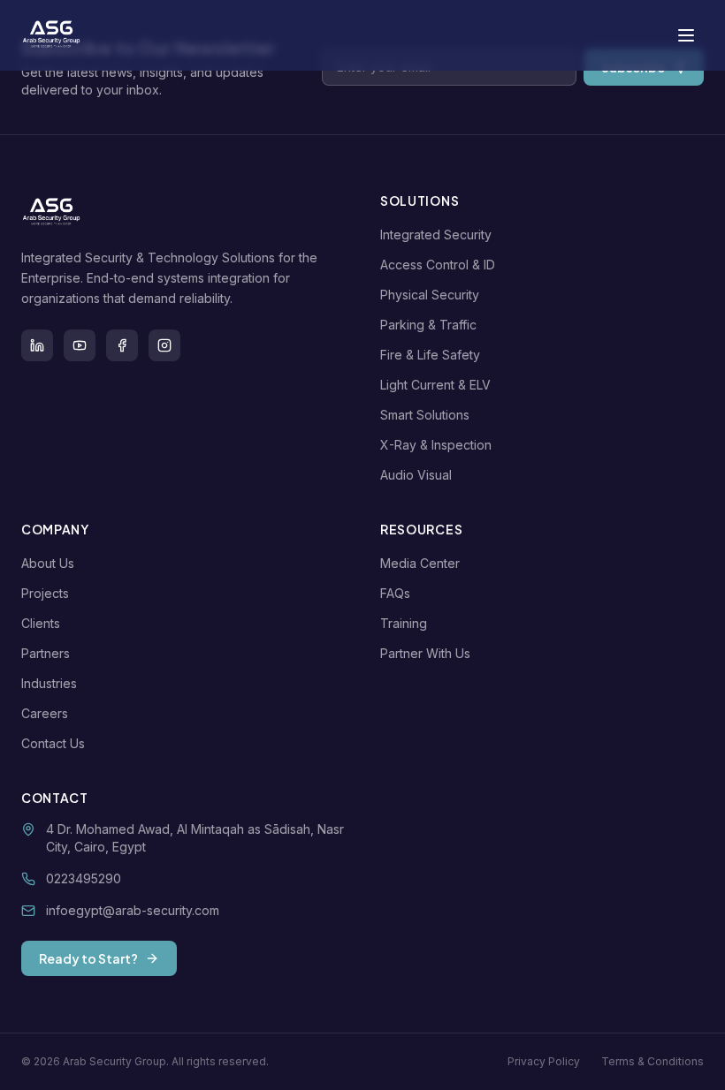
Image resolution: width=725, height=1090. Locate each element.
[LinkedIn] (37, 345)
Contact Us (53, 743)
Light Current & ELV (435, 384)
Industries (49, 683)
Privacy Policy (544, 1061)
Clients (40, 623)
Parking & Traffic (428, 324)
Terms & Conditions (652, 1061)
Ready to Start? (88, 958)
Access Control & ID (437, 264)
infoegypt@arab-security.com (132, 910)
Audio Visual (416, 474)
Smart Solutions (424, 414)
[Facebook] (122, 345)
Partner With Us (425, 653)
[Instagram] (164, 345)
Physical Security (429, 294)
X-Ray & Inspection (436, 444)
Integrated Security (436, 234)
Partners (45, 653)
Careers (44, 713)
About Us (47, 563)
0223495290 (83, 878)
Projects (45, 593)
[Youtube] (79, 345)
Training (403, 623)
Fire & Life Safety (430, 354)
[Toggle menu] (686, 35)
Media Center (420, 563)
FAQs (395, 593)
